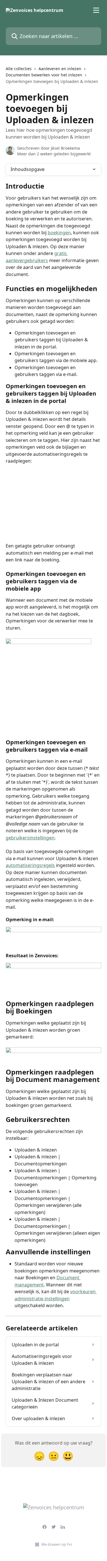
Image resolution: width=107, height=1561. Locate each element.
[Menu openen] (96, 10)
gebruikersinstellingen (30, 838)
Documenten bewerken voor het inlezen (44, 75)
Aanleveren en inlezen (60, 68)
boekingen (59, 232)
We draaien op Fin (56, 1544)
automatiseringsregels (30, 865)
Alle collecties (19, 68)
